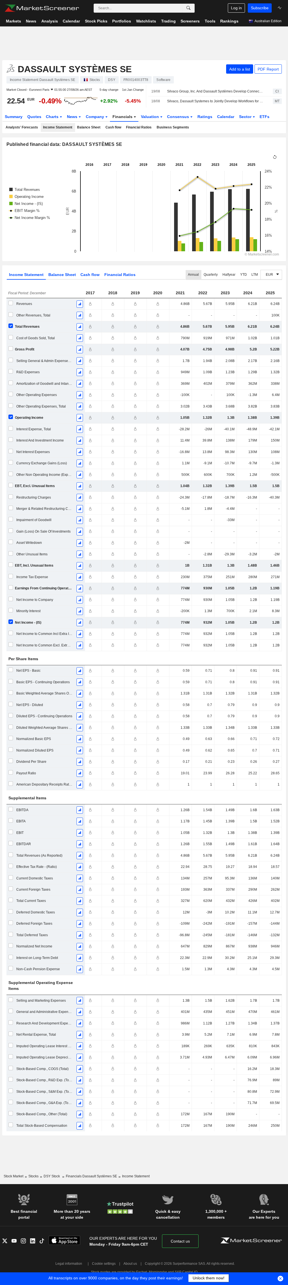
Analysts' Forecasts (22, 127)
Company (95, 116)
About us (130, 1264)
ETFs (264, 116)
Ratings (204, 116)
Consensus (178, 116)
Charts (53, 116)
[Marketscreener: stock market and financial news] (42, 8)
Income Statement (57, 127)
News (72, 116)
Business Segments (173, 127)
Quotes (34, 116)
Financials (123, 116)
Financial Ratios (139, 127)
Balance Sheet (88, 127)
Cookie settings (104, 1264)
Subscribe (260, 8)
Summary (13, 116)
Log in (236, 8)
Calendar (225, 116)
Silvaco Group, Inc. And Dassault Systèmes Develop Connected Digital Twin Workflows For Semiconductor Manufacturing (215, 91)
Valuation (150, 116)
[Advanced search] (188, 8)
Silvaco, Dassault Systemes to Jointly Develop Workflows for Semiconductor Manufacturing (215, 101)
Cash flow (113, 127)
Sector (246, 116)
